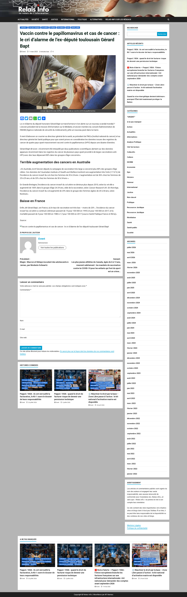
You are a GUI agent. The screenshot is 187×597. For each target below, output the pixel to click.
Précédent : (44, 262)
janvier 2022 (132, 474)
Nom (21, 321)
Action (37, 380)
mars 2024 (131, 343)
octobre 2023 (132, 368)
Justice (54, 19)
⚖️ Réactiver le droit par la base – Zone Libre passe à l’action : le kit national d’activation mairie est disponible (145, 87)
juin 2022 (130, 449)
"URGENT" (24, 27)
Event (24, 51)
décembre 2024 (133, 298)
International (68, 19)
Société (35, 19)
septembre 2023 (133, 373)
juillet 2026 (131, 247)
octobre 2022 (132, 428)
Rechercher (132, 28)
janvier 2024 (132, 353)
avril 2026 (131, 257)
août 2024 (131, 318)
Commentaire (25, 290)
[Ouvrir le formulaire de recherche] (168, 19)
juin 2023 (130, 388)
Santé (45, 19)
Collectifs (131, 152)
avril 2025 (131, 293)
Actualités (23, 19)
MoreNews (97, 595)
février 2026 (132, 267)
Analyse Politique (134, 142)
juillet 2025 (131, 283)
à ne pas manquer (34, 27)
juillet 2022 (131, 444)
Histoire (130, 177)
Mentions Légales (134, 525)
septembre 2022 (133, 434)
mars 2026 (131, 263)
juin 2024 (130, 328)
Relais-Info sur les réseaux (118, 19)
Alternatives (96, 19)
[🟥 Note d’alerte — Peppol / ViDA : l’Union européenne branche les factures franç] (112, 555)
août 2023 (131, 378)
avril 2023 (131, 398)
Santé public (75, 27)
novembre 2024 (133, 303)
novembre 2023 (133, 363)
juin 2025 (130, 288)
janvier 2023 (132, 413)
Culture (130, 157)
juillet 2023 (131, 383)
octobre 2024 (132, 308)
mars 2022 (131, 464)
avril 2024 (131, 338)
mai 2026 (130, 252)
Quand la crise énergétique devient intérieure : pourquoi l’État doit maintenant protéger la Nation (146, 99)
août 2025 (131, 278)
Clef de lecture (27, 383)
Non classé (131, 197)
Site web (23, 338)
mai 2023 (130, 393)
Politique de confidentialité (137, 528)
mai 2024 (130, 333)
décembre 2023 (133, 358)
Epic (128, 172)
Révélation (60, 27)
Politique (82, 19)
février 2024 (132, 348)
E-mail (22, 329)
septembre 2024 (133, 313)
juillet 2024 (131, 323)
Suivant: (96, 265)
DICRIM (130, 162)
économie (69, 383)
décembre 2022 (133, 418)
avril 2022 (131, 459)
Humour (130, 182)
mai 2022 (130, 454)
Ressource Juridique (40, 383)
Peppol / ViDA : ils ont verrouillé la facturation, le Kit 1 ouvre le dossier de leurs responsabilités (36, 396)
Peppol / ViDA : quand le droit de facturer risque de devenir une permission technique (68, 396)
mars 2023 (131, 403)
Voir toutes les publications (52, 247)
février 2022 (132, 469)
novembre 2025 (133, 273)
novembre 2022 (133, 424)
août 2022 (131, 439)
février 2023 (132, 408)
